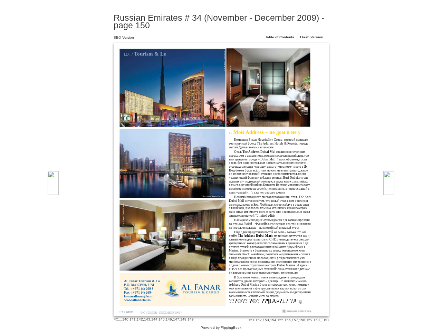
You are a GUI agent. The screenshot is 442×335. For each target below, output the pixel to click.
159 (309, 320)
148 (183, 319)
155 (280, 320)
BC (326, 320)
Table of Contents (280, 37)
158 (302, 320)
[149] (53, 183)
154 (273, 320)
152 (259, 320)
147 (176, 319)
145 (161, 319)
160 (317, 320)
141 (132, 319)
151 (251, 320)
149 (191, 319)
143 (147, 319)
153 (266, 320)
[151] (389, 183)
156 (288, 320)
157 (295, 320)
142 (140, 319)
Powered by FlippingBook (221, 327)
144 (154, 319)
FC (116, 319)
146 (169, 319)
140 (125, 319)
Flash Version (311, 37)
